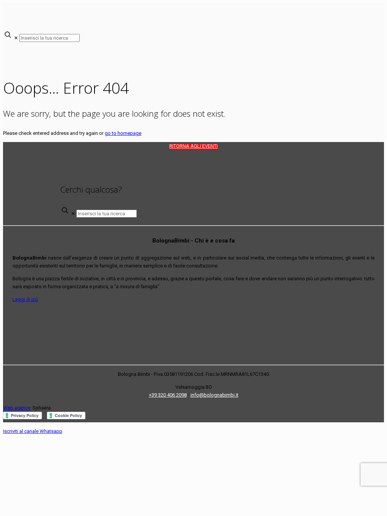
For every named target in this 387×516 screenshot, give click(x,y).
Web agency (16, 408)
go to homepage (123, 133)
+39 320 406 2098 (168, 395)
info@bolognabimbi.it (214, 395)
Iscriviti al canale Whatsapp (32, 431)
